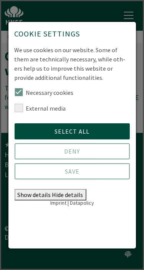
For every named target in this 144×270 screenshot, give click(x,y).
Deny (72, 151)
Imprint (58, 202)
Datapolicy (82, 202)
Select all (72, 131)
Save (72, 171)
